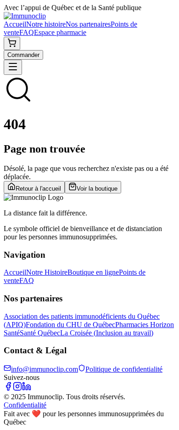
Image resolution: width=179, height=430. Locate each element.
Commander (23, 54)
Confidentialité (25, 405)
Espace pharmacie (60, 32)
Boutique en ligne (93, 272)
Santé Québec (40, 333)
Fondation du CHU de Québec (70, 324)
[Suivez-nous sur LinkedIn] (26, 388)
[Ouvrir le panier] (12, 43)
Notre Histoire (46, 272)
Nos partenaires (88, 24)
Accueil (15, 24)
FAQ (26, 32)
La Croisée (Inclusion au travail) (106, 333)
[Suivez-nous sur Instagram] (17, 388)
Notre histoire (46, 24)
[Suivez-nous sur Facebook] (8, 388)
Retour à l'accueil (38, 188)
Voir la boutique (97, 188)
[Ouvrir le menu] (13, 67)
